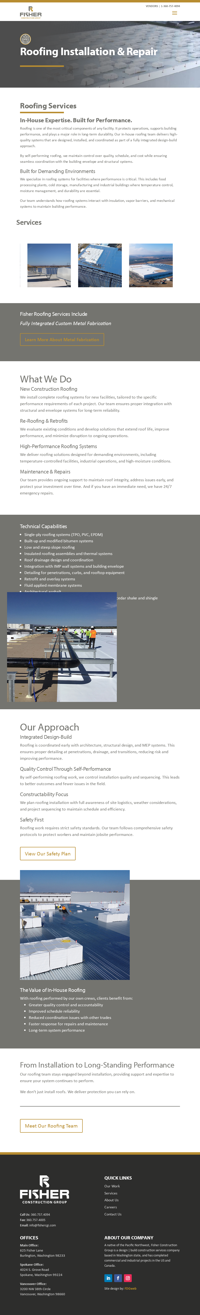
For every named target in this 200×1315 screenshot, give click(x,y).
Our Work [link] (112, 1186)
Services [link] (110, 1193)
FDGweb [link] (130, 1288)
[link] (30, 12)
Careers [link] (110, 1207)
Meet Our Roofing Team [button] (51, 1125)
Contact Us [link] (112, 1214)
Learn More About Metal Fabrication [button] (62, 339)
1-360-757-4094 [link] (170, 6)
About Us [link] (111, 1199)
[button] (175, 13)
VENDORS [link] (152, 6)
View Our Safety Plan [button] (48, 853)
